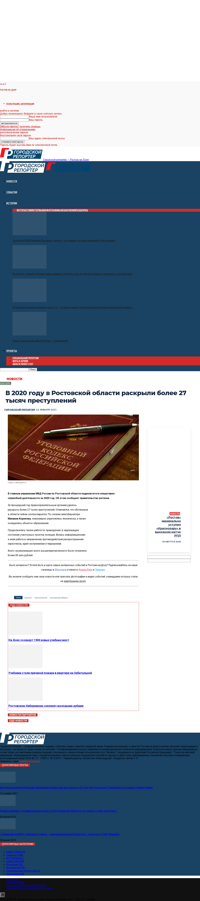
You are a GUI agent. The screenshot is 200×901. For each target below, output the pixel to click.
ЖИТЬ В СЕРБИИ (20, 361)
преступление (40, 597)
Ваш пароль (36, 119)
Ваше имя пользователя (43, 116)
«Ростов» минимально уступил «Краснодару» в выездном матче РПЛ (168, 526)
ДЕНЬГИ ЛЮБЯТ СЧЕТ (22, 364)
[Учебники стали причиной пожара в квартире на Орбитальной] (25, 667)
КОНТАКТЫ (13, 879)
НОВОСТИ (11, 181)
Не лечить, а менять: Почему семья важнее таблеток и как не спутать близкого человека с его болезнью (72, 274)
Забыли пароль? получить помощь (20, 126)
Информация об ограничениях (17, 129)
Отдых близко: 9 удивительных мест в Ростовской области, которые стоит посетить (58, 811)
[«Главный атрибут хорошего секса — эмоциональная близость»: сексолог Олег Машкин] (8, 828)
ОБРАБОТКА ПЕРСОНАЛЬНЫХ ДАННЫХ (30, 888)
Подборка (82, 210)
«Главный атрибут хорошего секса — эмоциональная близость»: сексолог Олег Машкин (60, 834)
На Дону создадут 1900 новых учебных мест (38, 640)
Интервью (37, 210)
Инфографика (52, 210)
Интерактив (24, 210)
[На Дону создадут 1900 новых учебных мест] (25, 634)
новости (28, 597)
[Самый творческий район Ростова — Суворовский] (29, 334)
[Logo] (23, 171)
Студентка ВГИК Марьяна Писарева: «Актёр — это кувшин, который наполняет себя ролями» (63, 240)
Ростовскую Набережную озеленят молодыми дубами (45, 705)
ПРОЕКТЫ (11, 350)
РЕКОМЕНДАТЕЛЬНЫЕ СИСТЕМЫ (26, 885)
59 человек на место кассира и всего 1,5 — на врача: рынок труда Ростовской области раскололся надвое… (72, 307)
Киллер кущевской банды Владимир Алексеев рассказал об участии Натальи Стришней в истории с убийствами (76, 787)
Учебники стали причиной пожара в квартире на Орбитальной (50, 673)
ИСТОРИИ (11, 203)
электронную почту (75, 581)
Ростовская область (59, 597)
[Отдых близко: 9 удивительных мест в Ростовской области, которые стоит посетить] (8, 805)
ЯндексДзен (85, 569)
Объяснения (68, 210)
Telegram (100, 569)
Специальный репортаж (25, 358)
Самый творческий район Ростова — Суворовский (40, 340)
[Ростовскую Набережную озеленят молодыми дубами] (25, 699)
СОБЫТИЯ (11, 192)
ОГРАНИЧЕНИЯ (15, 882)
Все (14, 210)
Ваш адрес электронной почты (47, 138)
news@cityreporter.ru (29, 761)
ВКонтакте (61, 569)
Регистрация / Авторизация (20, 104)
